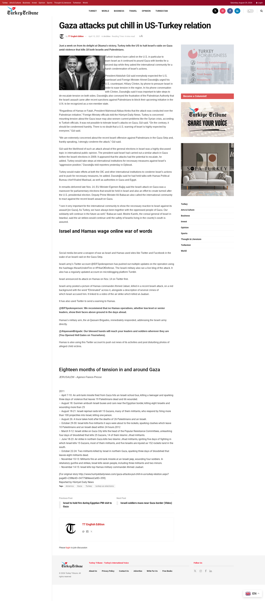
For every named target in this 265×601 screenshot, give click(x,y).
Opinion (42, 3)
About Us (93, 571)
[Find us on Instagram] (223, 11)
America (70, 486)
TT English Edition (76, 36)
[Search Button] (261, 11)
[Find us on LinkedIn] (237, 11)
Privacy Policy (108, 571)
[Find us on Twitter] (215, 11)
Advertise (138, 571)
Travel (133, 11)
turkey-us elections (105, 486)
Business (26, 3)
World (85, 3)
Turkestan (77, 3)
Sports (49, 3)
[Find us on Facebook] (230, 11)
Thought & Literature (62, 3)
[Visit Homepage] (21, 11)
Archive (107, 36)
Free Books (167, 571)
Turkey (5, 3)
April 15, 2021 (94, 36)
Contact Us (124, 571)
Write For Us (152, 571)
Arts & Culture (15, 3)
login (68, 547)
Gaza (79, 486)
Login (260, 3)
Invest (34, 3)
